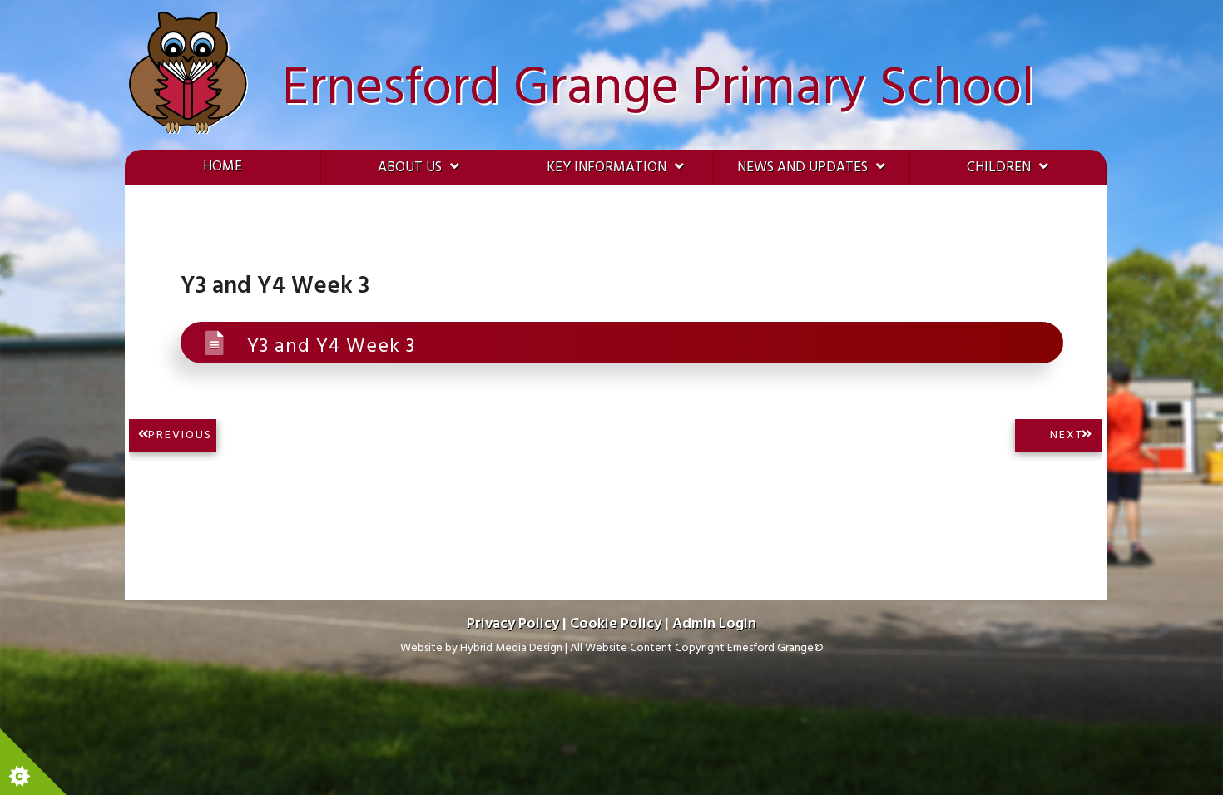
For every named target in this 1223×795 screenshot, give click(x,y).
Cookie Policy (615, 624)
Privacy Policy (513, 624)
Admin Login (714, 624)
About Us (410, 167)
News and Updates (802, 167)
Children (999, 167)
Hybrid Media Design (511, 648)
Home (222, 167)
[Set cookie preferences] (33, 761)
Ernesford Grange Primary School (658, 89)
